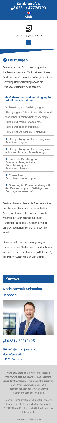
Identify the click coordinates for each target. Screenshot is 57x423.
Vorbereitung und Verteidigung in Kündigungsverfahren (28, 99)
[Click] (29, 16)
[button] (28, 42)
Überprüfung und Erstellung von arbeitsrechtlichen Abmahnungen (27, 151)
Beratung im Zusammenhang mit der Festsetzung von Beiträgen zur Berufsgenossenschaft (27, 188)
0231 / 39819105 (20, 341)
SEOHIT (8, 408)
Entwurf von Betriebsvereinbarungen (20, 177)
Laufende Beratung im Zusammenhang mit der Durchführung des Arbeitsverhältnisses (21, 164)
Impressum (21, 419)
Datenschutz (34, 419)
